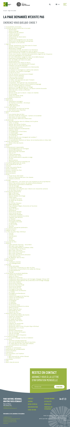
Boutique (9, 144)
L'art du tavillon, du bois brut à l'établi (21, 74)
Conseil (11, 234)
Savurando (12, 91)
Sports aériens (13, 160)
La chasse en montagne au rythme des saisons (24, 70)
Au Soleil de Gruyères (15, 200)
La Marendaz (13, 223)
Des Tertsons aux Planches (17, 110)
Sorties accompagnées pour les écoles (21, 40)
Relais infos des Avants (16, 143)
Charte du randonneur (16, 316)
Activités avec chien (15, 156)
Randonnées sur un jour (16, 328)
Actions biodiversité (15, 138)
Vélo (7, 360)
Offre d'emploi (10, 259)
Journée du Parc (14, 68)
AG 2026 (8, 355)
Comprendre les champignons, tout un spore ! (23, 51)
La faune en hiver (14, 72)
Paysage (8, 264)
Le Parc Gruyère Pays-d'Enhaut (16, 232)
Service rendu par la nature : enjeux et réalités (24, 93)
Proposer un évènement (13, 348)
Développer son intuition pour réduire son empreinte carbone (28, 189)
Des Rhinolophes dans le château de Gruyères (23, 121)
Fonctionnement (11, 229)
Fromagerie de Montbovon (17, 293)
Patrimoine (9, 260)
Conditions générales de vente (15, 163)
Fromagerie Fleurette (15, 222)
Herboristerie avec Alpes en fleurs (19, 62)
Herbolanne (12, 210)
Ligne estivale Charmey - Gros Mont (20, 244)
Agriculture (9, 100)
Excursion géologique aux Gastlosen (20, 55)
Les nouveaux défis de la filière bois (20, 118)
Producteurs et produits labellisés (17, 273)
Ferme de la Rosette (15, 211)
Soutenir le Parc (11, 171)
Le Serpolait (12, 303)
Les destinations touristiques (18, 345)
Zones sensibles (11, 350)
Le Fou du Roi (13, 224)
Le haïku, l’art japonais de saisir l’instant (21, 80)
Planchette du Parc (15, 310)
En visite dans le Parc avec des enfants (21, 343)
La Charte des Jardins (16, 127)
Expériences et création (16, 32)
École (7, 174)
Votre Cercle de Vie (15, 213)
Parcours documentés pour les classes (21, 177)
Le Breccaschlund (14, 270)
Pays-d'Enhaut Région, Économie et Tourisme (23, 206)
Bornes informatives (12, 141)
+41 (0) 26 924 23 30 (7, 406)
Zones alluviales (14, 266)
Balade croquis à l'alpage (17, 47)
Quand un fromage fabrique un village (21, 87)
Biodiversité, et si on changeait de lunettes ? (23, 137)
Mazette (11, 226)
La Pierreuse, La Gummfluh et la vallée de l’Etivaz (24, 269)
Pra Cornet (12, 322)
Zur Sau (11, 201)
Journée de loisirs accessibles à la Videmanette (24, 67)
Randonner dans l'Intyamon (17, 335)
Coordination (13, 236)
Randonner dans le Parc (13, 313)
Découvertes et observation (17, 37)
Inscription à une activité (17, 42)
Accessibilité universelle (13, 27)
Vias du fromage (14, 333)
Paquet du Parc (13, 312)
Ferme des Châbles (15, 220)
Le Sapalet (12, 219)
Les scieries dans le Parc (16, 114)
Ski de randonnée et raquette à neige (20, 157)
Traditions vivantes (15, 262)
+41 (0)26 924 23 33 (7, 417)
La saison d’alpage (12, 336)
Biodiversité (9, 120)
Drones (11, 158)
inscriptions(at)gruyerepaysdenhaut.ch (11, 418)
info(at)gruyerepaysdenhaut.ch (10, 408)
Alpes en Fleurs (14, 209)
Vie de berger (13, 94)
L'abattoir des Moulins (16, 217)
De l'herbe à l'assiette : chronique (19, 103)
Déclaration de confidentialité (15, 349)
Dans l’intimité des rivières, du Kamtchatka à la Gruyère (26, 52)
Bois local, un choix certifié (17, 117)
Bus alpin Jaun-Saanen (16, 246)
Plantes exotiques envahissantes (19, 128)
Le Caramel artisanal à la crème (19, 216)
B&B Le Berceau (14, 193)
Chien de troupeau (15, 318)
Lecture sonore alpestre (16, 75)
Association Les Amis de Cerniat (19, 108)
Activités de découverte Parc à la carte (18, 28)
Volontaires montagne (16, 101)
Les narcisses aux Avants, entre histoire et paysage (25, 84)
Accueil (5, 10)
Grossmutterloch (14, 61)
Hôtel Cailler (13, 197)
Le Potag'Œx (12, 207)
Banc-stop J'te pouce (15, 250)
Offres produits (13, 307)
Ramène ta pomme (15, 97)
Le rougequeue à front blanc (18, 131)
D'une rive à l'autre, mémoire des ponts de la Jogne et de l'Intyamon (30, 54)
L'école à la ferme (14, 179)
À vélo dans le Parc (15, 256)
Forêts (11, 239)
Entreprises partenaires (13, 191)
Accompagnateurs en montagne (19, 148)
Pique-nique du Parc (15, 309)
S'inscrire (59, 387)
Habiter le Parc (10, 230)
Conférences (13, 38)
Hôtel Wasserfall (14, 204)
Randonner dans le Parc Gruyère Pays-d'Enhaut (24, 326)
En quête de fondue (15, 319)
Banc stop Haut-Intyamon (17, 252)
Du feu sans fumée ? (15, 190)
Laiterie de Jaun (14, 299)
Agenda (8, 44)
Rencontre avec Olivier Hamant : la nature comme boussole (28, 88)
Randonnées (13, 29)
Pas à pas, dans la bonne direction (20, 254)
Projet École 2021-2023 (16, 176)
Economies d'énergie (15, 187)
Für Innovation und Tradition (15, 353)
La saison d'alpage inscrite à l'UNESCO (21, 338)
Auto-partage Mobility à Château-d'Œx (21, 247)
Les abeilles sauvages (15, 134)
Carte (7, 146)
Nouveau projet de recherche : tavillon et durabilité (25, 115)
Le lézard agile (13, 133)
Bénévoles (47, 404)
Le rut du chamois (14, 81)
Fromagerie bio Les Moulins (17, 290)
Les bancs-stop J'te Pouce (17, 249)
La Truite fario (13, 136)
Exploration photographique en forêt (20, 58)
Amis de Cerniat (11, 107)
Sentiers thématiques (15, 330)
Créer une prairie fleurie (13, 167)
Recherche (9, 346)
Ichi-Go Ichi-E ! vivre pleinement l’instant (22, 64)
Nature (11, 237)
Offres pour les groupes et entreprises (21, 41)
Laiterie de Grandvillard (16, 297)
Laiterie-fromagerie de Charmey (19, 296)
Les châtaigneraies (15, 263)
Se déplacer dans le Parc (16, 257)
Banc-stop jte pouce (12, 362)
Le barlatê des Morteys (16, 78)
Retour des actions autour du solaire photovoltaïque (25, 183)
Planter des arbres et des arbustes (20, 126)
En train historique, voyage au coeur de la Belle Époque (26, 57)
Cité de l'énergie (14, 186)
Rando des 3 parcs (14, 325)
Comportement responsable (15, 147)
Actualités (9, 98)
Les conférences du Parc (14, 164)
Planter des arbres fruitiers (17, 124)
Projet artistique (14, 35)
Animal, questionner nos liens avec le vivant (23, 45)
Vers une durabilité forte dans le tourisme (22, 342)
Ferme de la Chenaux (15, 283)
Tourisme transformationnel (17, 340)
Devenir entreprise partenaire (18, 227)
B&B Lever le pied (14, 194)
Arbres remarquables (12, 111)
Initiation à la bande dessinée (18, 65)
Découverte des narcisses (17, 151)
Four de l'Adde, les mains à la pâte (20, 60)
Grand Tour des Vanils (15, 320)
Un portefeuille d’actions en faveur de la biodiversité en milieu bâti (30, 140)
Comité (11, 233)
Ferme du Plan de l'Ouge (16, 285)
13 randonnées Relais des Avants (19, 315)
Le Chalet (12, 292)
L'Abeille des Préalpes (15, 214)
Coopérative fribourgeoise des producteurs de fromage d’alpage (29, 280)
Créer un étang (13, 123)
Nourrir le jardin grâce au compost (20, 85)
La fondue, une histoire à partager (19, 71)
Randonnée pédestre (15, 150)
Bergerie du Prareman (16, 277)
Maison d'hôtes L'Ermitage (17, 196)
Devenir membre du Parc (14, 170)
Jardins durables (14, 34)
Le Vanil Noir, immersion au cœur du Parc (22, 267)
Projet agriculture (14, 105)
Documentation (11, 173)
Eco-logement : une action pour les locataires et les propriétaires (29, 181)
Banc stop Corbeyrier (15, 253)
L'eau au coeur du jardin (16, 77)
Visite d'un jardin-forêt (16, 95)
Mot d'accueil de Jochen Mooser (19, 356)
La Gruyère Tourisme (15, 199)
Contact (8, 166)
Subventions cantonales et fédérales (20, 184)
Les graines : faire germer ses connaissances (23, 83)
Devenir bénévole (11, 168)
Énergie (8, 180)
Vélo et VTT (12, 153)
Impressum (9, 352)
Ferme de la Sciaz (14, 305)
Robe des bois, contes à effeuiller (19, 90)
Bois (7, 113)
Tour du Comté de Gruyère (17, 332)
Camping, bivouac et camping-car (19, 161)
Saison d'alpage (14, 31)
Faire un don (32, 410)
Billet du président (15, 358)
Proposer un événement (48, 408)
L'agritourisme (13, 104)
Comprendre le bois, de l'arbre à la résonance (23, 50)
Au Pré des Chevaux (15, 203)
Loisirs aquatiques (14, 154)
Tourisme (11, 240)
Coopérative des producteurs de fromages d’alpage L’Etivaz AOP (29, 279)
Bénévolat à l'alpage (15, 48)
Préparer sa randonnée (16, 323)
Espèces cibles (13, 130)
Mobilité (8, 243)
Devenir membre (49, 399)
